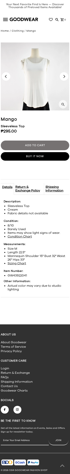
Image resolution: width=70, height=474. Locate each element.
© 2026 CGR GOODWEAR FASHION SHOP (24, 470)
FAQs (5, 377)
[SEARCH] (57, 19)
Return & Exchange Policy (27, 189)
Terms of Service (13, 347)
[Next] (64, 76)
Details (7, 187)
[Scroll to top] (62, 466)
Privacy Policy (11, 351)
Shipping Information (54, 189)
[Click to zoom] (63, 104)
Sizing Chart (17, 263)
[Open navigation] (5, 19)
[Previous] (6, 76)
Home (5, 31)
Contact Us (9, 386)
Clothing (18, 31)
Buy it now (35, 156)
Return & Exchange (15, 373)
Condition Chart (20, 236)
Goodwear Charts (14, 390)
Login (5, 368)
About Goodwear (13, 342)
